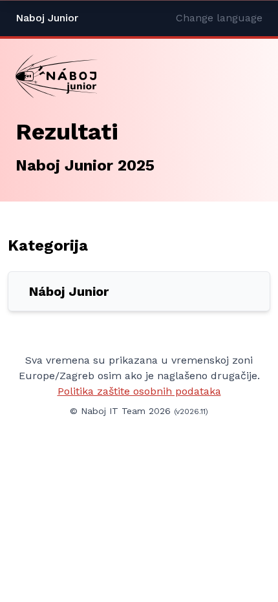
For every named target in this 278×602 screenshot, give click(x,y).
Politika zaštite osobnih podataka (139, 391)
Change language (219, 18)
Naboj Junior (47, 18)
